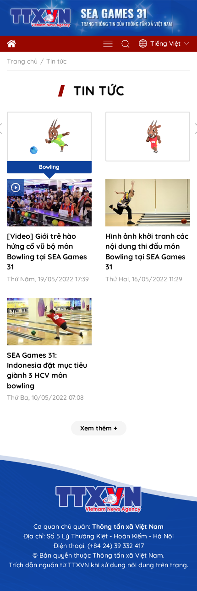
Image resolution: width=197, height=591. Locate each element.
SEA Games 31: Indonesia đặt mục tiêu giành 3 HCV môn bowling (47, 370)
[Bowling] (49, 136)
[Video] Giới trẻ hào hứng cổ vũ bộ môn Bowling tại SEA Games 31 (47, 251)
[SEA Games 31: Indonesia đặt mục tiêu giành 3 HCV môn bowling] (49, 321)
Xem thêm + (98, 428)
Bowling (49, 166)
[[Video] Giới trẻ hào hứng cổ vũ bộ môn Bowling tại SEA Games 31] (49, 202)
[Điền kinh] (147, 136)
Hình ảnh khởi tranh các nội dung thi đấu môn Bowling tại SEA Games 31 (146, 251)
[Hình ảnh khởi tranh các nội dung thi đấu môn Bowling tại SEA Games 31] (147, 202)
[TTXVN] (98, 499)
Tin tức (98, 90)
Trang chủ (22, 61)
